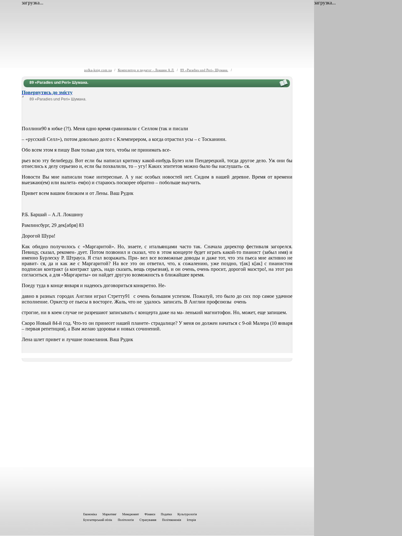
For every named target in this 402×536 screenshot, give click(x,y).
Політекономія (171, 520)
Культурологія (187, 514)
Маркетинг (109, 514)
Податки (166, 514)
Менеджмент (130, 514)
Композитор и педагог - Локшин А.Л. (146, 70)
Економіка (90, 514)
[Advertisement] (157, 435)
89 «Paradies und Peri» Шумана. (204, 70)
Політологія (126, 520)
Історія (191, 520)
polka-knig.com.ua (98, 70)
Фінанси (149, 514)
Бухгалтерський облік (97, 520)
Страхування (147, 520)
